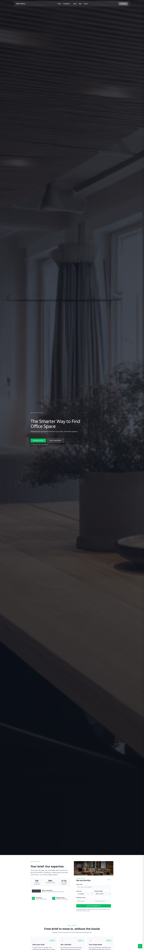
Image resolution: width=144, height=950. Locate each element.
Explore (123, 3)
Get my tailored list (93, 906)
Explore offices (38, 440)
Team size (78, 891)
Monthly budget (98, 891)
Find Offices (66, 3)
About (75, 3)
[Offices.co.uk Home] (21, 4)
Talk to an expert (55, 440)
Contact (86, 3)
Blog (80, 3)
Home (59, 3)
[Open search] (140, 946)
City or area (79, 884)
